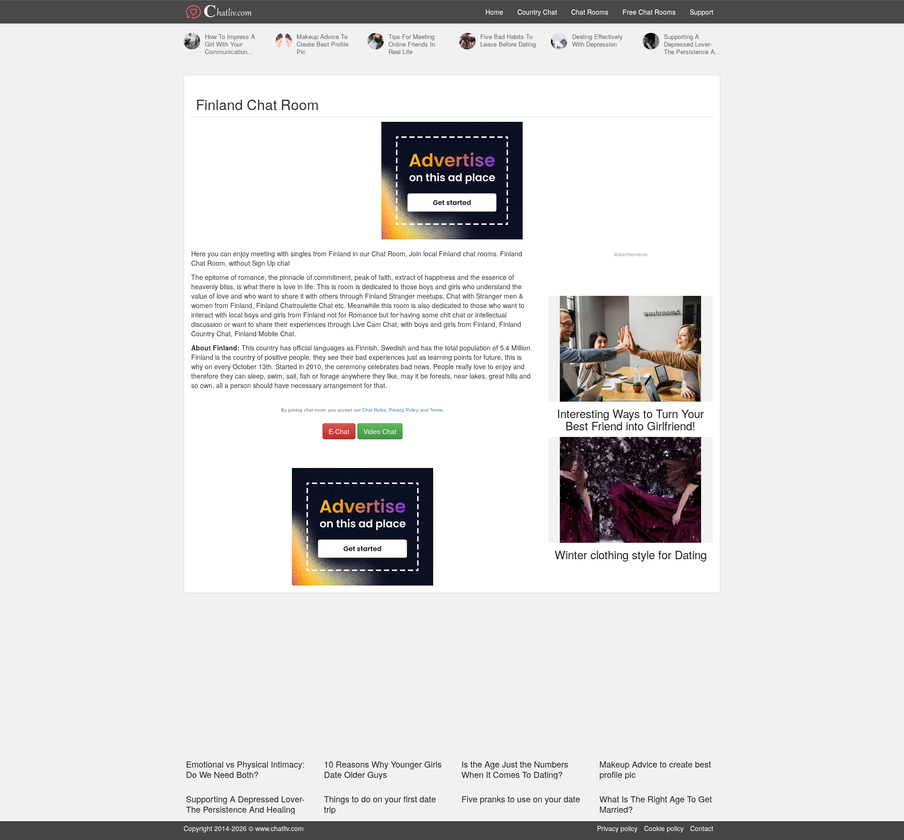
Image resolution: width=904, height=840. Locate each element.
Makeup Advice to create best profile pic (322, 44)
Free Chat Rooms (649, 11)
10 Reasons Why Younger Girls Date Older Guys (383, 769)
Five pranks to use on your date (520, 799)
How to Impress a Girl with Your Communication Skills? (230, 44)
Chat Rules (374, 409)
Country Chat (537, 11)
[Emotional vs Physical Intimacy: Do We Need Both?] (192, 41)
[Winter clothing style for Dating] (630, 488)
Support (701, 11)
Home (494, 11)
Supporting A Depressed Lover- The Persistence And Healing (692, 44)
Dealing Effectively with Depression (597, 40)
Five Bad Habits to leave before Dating (508, 40)
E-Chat (339, 431)
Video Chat (379, 431)
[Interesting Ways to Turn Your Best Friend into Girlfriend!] (630, 347)
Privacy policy (617, 828)
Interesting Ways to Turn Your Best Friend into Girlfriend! (630, 419)
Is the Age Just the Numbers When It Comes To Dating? (514, 769)
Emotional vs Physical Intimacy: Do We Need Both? (245, 769)
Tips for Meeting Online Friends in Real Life (411, 44)
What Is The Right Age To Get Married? (655, 803)
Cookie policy (664, 828)
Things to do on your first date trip (380, 803)
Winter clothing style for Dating (631, 554)
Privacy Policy (404, 409)
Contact (701, 828)
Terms (436, 409)
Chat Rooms (589, 11)
